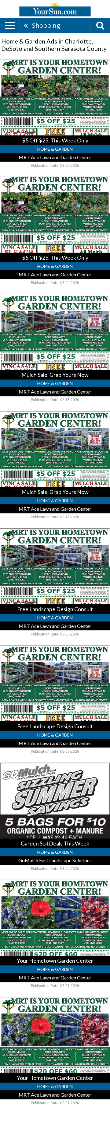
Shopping (46, 25)
